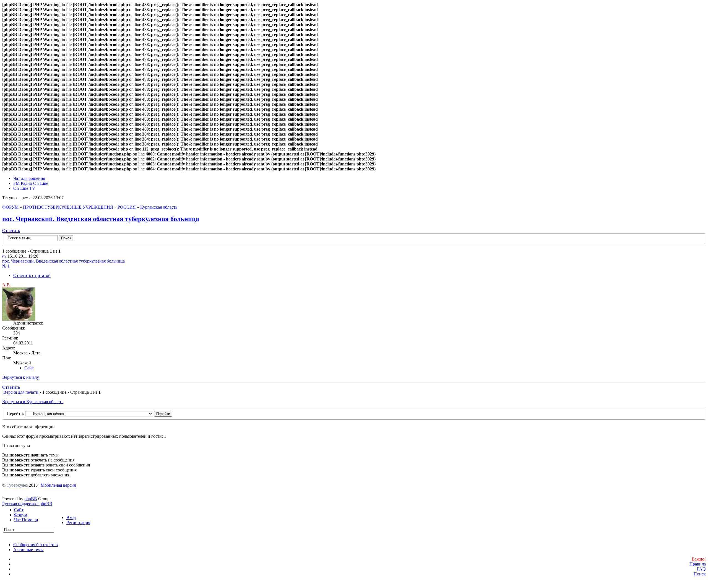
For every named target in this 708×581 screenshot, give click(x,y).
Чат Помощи (26, 519)
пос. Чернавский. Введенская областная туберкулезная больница (100, 218)
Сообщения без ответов (35, 544)
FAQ (701, 569)
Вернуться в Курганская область (32, 401)
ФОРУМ (10, 207)
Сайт (19, 509)
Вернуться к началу (20, 377)
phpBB (30, 498)
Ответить (11, 230)
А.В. (6, 284)
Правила (697, 564)
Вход (71, 517)
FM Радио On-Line (30, 183)
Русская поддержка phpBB (27, 503)
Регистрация (78, 522)
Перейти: (15, 413)
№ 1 (6, 266)
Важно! (699, 559)
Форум (20, 514)
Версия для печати (20, 392)
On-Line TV (24, 188)
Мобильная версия (58, 485)
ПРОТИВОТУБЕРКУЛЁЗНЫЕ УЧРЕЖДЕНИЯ (68, 207)
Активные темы (28, 549)
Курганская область (158, 207)
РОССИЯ (127, 207)
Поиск (700, 574)
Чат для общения (29, 178)
